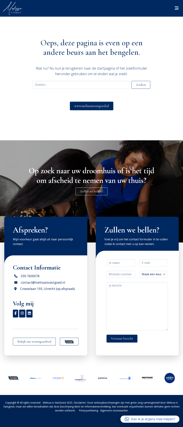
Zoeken (141, 85)
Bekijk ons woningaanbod (34, 341)
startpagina (106, 68)
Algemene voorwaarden (114, 410)
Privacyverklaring (88, 410)
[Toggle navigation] (177, 8)
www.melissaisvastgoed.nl (91, 106)
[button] (149, 419)
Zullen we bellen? (91, 191)
